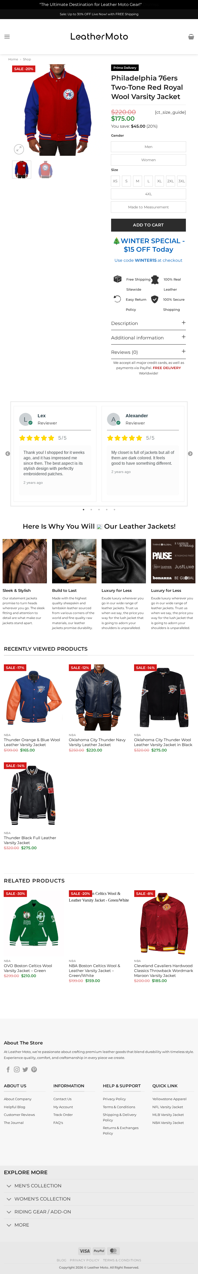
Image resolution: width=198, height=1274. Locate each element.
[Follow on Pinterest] (34, 1070)
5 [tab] (115, 509)
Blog (61, 1260)
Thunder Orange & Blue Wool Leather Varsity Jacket (32, 742)
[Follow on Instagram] (17, 1070)
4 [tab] (107, 509)
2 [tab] (92, 509)
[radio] (148, 147)
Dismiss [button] (151, 4)
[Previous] (20, 110)
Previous (8, 453)
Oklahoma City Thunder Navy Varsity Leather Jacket (97, 742)
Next (190, 453)
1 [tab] (84, 509)
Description (124, 323)
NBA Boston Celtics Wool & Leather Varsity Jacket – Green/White (94, 970)
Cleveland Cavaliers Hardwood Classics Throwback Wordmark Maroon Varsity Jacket (163, 970)
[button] (7, 36)
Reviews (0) (124, 352)
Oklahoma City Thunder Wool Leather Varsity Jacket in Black (163, 742)
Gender (117, 135)
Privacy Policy (85, 1260)
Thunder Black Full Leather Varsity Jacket (30, 840)
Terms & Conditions (122, 1260)
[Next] (95, 110)
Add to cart (148, 225)
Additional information (137, 337)
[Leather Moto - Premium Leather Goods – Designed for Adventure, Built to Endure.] (99, 36)
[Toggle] (9, 1186)
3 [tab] (99, 509)
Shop (27, 59)
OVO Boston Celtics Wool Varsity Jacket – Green (28, 968)
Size (114, 170)
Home (13, 59)
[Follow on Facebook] (8, 1070)
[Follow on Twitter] (25, 1070)
